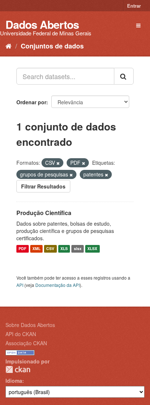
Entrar (134, 5)
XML (36, 249)
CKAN (17, 369)
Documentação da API (57, 285)
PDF (22, 249)
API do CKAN (20, 334)
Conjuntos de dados (52, 46)
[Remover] (58, 163)
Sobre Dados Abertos (30, 324)
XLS (64, 249)
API (19, 285)
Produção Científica (43, 213)
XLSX (92, 249)
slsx (78, 249)
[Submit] (124, 76)
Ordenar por (31, 102)
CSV (50, 249)
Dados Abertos (42, 24)
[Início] (8, 45)
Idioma (13, 380)
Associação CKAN (26, 343)
